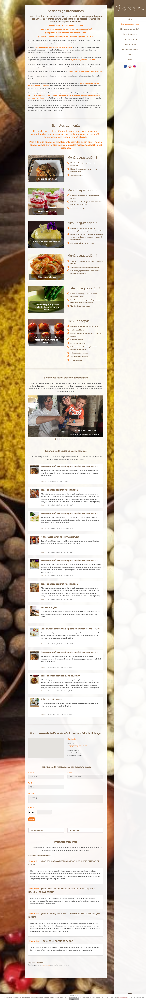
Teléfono (31, 783)
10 (74, 439)
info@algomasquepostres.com (77, 746)
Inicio (130, 19)
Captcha (31, 807)
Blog (130, 59)
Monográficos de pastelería (129, 29)
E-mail (69, 773)
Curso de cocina (130, 44)
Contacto (130, 54)
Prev (32, 169)
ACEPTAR (74, 999)
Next (61, 169)
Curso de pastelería (130, 34)
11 (76, 439)
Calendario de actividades (130, 49)
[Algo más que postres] (130, 6)
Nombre (31, 773)
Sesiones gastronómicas (130, 24)
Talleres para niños (130, 39)
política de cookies (123, 997)
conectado (46, 965)
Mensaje (31, 793)
